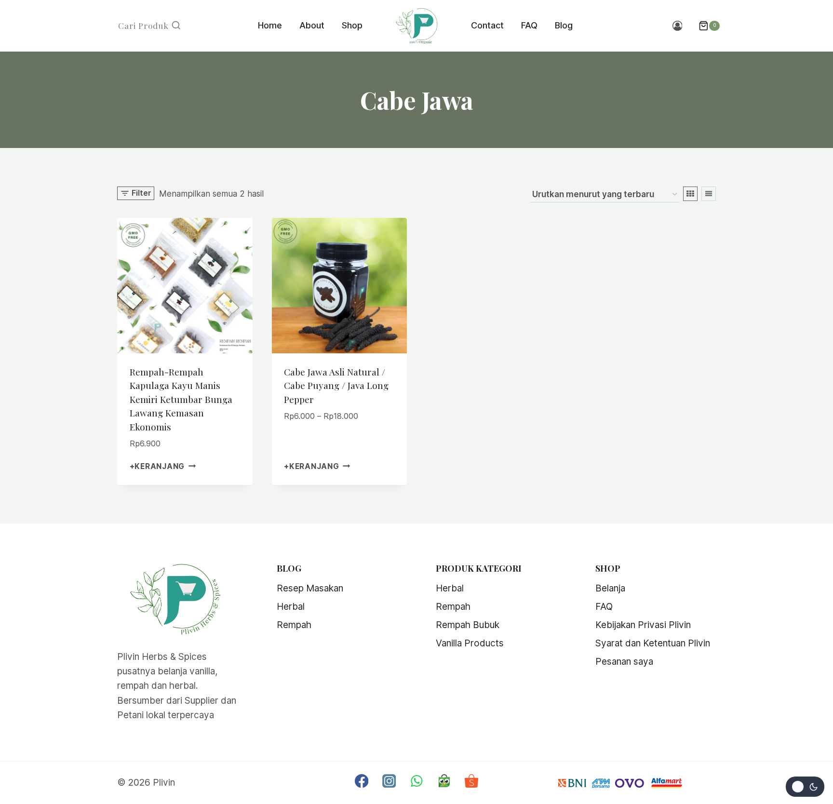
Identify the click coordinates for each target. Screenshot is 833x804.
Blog (564, 25)
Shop (352, 25)
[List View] (708, 194)
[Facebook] (362, 780)
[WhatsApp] (416, 780)
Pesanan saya (624, 661)
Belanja (610, 588)
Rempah (294, 624)
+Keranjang (157, 466)
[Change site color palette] (805, 787)
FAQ (529, 25)
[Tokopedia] (444, 780)
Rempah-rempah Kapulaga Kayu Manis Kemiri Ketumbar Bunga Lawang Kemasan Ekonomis (181, 399)
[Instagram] (389, 780)
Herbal (291, 606)
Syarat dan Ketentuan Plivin (652, 643)
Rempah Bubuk (467, 624)
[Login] (677, 26)
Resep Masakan (310, 588)
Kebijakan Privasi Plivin (643, 624)
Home (270, 25)
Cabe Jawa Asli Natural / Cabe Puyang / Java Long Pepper (336, 385)
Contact (487, 25)
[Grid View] (690, 194)
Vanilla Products (470, 643)
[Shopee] (471, 780)
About (311, 25)
